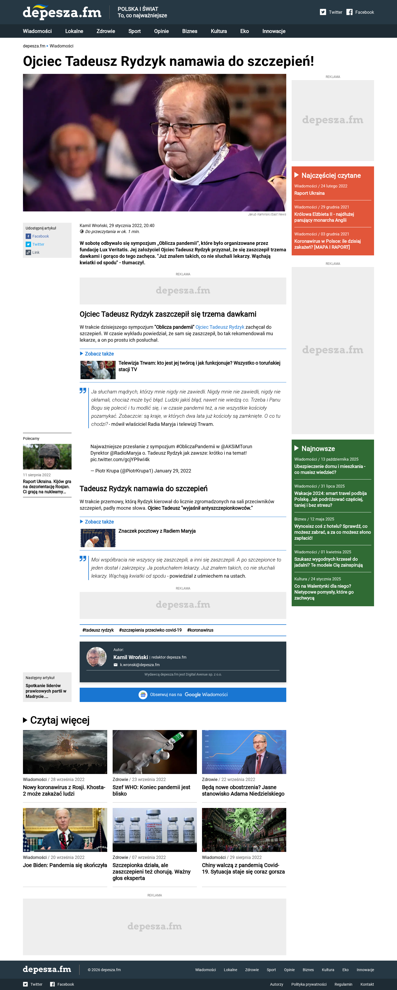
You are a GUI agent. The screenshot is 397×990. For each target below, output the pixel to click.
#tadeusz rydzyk (98, 630)
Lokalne (74, 31)
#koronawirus (200, 630)
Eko (244, 31)
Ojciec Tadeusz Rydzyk (220, 327)
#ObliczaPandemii (195, 446)
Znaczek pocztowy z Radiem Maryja (157, 531)
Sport (135, 31)
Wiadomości (37, 31)
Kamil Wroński (130, 657)
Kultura (219, 31)
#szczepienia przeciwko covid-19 (150, 630)
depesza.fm (34, 46)
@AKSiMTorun (236, 446)
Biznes (189, 31)
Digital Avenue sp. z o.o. (204, 674)
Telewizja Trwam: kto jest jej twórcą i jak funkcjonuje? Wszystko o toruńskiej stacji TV (200, 366)
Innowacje (274, 31)
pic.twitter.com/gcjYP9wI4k (120, 459)
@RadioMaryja (125, 453)
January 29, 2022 (172, 471)
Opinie (161, 31)
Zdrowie (106, 31)
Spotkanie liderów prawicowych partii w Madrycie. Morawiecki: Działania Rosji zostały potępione (47, 691)
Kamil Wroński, (94, 225)
